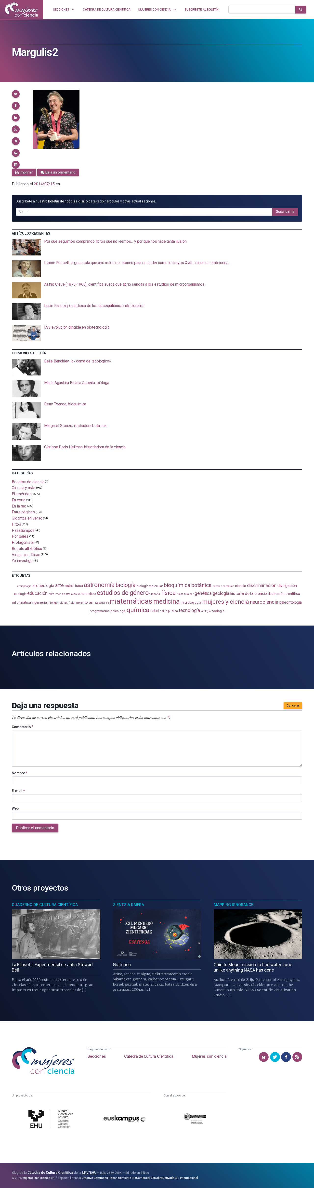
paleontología (290, 602)
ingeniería (39, 602)
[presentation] (157, 247)
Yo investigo (22, 560)
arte (59, 585)
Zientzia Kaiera (128, 904)
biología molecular (150, 586)
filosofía (154, 594)
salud (154, 611)
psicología (118, 611)
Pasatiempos (23, 530)
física (168, 592)
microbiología (191, 602)
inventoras (84, 602)
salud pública (169, 611)
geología (221, 593)
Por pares (20, 536)
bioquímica (177, 585)
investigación (101, 602)
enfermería (56, 594)
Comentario (22, 727)
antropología (24, 586)
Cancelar (293, 705)
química (138, 610)
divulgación (287, 585)
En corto (19, 500)
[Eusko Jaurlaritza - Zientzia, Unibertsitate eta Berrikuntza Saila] (195, 1119)
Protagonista (23, 542)
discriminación (261, 585)
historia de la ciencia (248, 593)
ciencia (240, 586)
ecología (20, 594)
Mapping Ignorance (233, 904)
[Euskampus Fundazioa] (124, 1119)
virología (205, 611)
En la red (19, 506)
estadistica (70, 594)
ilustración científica (284, 594)
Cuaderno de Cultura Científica (45, 904)
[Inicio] (21, 9)
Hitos (16, 524)
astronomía (99, 584)
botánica (201, 585)
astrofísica (74, 585)
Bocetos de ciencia (28, 481)
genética (203, 593)
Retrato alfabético (27, 548)
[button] (16, 94)
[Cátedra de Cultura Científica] (52, 1119)
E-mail (18, 791)
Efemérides (22, 494)
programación (100, 611)
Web (15, 808)
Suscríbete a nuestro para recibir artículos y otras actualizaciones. (86, 201)
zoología (217, 611)
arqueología (43, 585)
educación (37, 593)
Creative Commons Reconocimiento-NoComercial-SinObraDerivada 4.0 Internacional (140, 1178)
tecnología (189, 610)
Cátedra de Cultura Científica (148, 1056)
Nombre (19, 773)
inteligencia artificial (61, 602)
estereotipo (87, 594)
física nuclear (185, 594)
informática (21, 603)
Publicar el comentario (35, 828)
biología (126, 585)
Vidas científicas (26, 554)
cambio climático (223, 586)
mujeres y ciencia (225, 601)
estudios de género (123, 592)
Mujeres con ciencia (209, 1056)
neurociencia (264, 602)
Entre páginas (23, 512)
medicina (166, 601)
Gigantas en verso (27, 518)
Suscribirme (285, 212)
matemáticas (131, 601)
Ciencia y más (23, 487)
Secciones (97, 1056)
